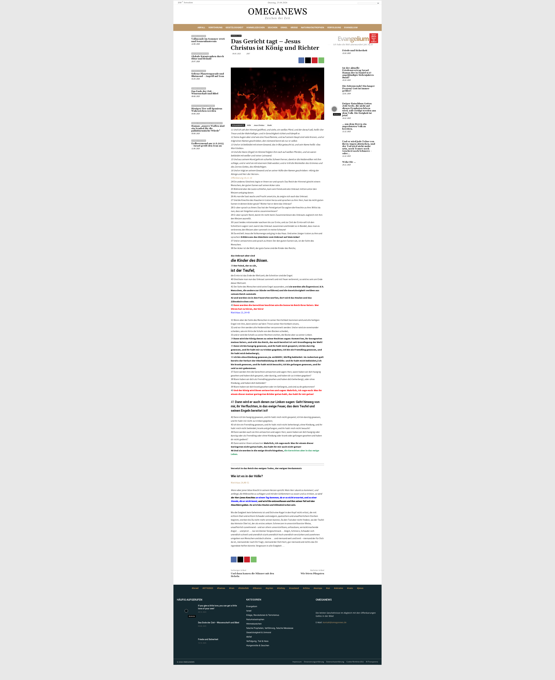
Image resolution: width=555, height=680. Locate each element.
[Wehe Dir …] (334, 167)
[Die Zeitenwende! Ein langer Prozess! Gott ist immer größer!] (334, 91)
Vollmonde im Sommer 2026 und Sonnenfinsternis (208, 40)
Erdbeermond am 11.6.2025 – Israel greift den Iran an (207, 144)
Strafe (269, 125)
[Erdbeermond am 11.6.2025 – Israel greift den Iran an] (183, 146)
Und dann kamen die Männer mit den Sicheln (252, 575)
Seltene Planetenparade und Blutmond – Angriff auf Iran (207, 75)
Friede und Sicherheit (354, 50)
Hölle (249, 125)
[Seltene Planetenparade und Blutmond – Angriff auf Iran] (183, 76)
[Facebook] (301, 60)
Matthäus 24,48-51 (240, 482)
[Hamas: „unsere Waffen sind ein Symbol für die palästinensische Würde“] (183, 128)
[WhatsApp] (321, 60)
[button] (367, 27)
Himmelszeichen (198, 36)
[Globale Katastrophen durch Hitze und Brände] (183, 59)
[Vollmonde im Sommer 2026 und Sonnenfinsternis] (183, 41)
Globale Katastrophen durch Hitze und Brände (207, 57)
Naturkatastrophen (200, 54)
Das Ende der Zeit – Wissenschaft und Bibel (204, 92)
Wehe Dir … (349, 162)
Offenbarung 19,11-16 (241, 177)
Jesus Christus (259, 125)
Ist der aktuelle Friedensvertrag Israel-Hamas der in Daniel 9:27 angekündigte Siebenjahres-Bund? (358, 73)
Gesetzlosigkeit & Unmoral (203, 106)
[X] (308, 60)
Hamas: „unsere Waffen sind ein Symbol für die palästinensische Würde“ (207, 128)
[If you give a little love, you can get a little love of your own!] (186, 611)
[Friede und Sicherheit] (334, 55)
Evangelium (236, 36)
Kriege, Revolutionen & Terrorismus (207, 123)
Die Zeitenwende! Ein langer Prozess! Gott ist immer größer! (358, 88)
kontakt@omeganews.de (334, 622)
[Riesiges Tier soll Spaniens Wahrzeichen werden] (183, 111)
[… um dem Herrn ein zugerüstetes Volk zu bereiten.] (334, 129)
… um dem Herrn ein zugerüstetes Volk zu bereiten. (354, 126)
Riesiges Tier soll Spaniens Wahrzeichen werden (206, 110)
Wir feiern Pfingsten (312, 573)
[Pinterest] (315, 60)
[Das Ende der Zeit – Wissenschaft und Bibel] (183, 93)
